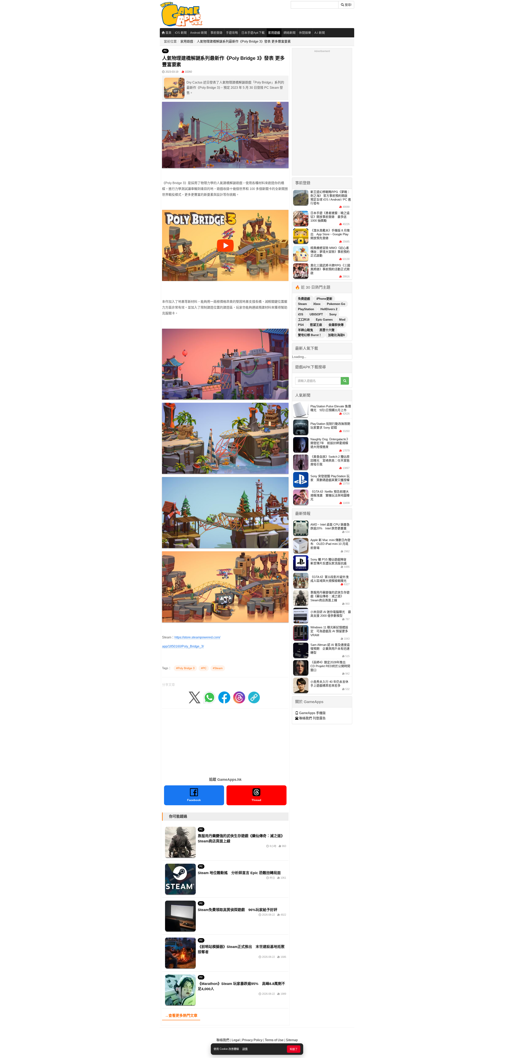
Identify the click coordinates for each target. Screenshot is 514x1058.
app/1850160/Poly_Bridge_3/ (183, 646)
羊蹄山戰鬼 (306, 330)
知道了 (294, 1049)
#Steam (218, 668)
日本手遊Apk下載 (253, 32)
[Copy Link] (254, 697)
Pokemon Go (336, 304)
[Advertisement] (225, 741)
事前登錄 (216, 32)
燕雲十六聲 (327, 330)
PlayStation (306, 309)
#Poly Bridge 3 (185, 668)
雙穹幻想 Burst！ (310, 335)
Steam (303, 304)
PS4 (301, 324)
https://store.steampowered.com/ (197, 637)
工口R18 (304, 319)
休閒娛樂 (305, 32)
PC (165, 51)
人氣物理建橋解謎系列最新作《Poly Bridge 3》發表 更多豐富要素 (244, 41)
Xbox (317, 304)
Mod (342, 319)
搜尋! (348, 4)
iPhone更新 (324, 298)
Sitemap (292, 1040)
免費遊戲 (304, 298)
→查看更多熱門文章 (181, 1016)
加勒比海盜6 (336, 335)
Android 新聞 (198, 32)
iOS (301, 314)
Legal (236, 1040)
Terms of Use (274, 1040)
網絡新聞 (290, 32)
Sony (333, 314)
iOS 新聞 (181, 32)
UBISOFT (317, 314)
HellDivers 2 (328, 309)
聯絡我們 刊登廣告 (312, 718)
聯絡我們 (222, 1040)
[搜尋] (345, 381)
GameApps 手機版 (312, 713)
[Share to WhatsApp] (209, 697)
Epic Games (324, 319)
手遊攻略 (232, 32)
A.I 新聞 (319, 32)
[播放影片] (225, 245)
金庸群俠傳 (336, 324)
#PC (203, 668)
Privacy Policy (252, 1040)
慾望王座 (316, 324)
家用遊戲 (274, 32)
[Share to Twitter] (195, 697)
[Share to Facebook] (224, 697)
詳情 (245, 1048)
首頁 (168, 32)
